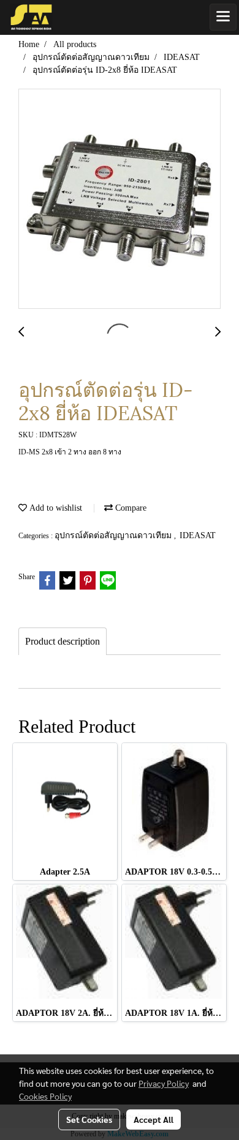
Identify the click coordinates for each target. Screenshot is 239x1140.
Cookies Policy (45, 1095)
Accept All (153, 1119)
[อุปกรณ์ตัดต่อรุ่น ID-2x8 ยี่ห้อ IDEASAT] (119, 199)
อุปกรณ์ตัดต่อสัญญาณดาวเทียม (114, 535)
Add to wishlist (54, 508)
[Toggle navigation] (223, 17)
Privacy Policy (163, 1083)
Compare (129, 508)
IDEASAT (198, 535)
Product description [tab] (62, 641)
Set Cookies (89, 1119)
